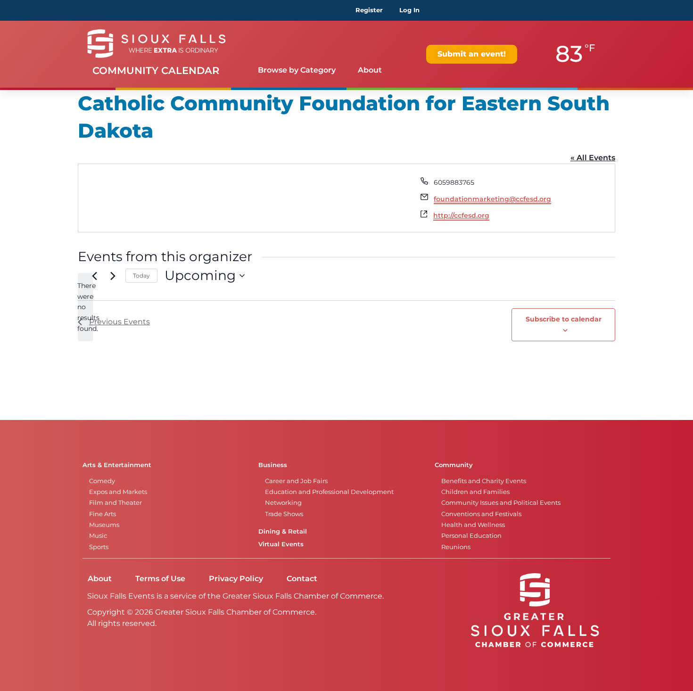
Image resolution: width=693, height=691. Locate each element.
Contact (302, 578)
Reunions (455, 547)
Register (369, 10)
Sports (98, 547)
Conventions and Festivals (481, 514)
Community (454, 465)
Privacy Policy (236, 578)
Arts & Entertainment (116, 465)
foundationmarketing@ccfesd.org (492, 199)
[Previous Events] (94, 275)
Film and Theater (115, 502)
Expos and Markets (118, 491)
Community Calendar (155, 70)
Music (98, 535)
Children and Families (475, 491)
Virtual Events (281, 544)
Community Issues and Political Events (501, 502)
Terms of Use (160, 578)
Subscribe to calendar (564, 319)
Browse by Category (297, 70)
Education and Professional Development (329, 491)
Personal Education (471, 535)
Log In (409, 10)
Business (272, 465)
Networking (283, 502)
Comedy (102, 481)
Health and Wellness (473, 524)
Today (141, 275)
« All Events (592, 157)
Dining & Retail (282, 531)
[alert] (85, 307)
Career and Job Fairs (296, 481)
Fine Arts (102, 514)
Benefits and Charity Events (483, 481)
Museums (104, 524)
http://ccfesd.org (461, 215)
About (370, 70)
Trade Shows (284, 514)
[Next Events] (112, 275)
